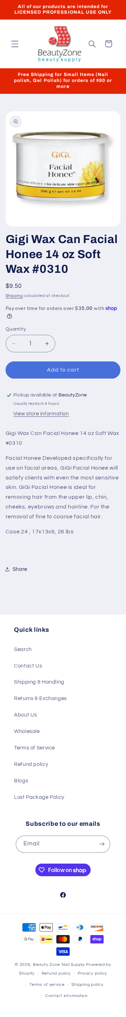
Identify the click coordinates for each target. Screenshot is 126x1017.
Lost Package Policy (39, 797)
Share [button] (20, 569)
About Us (25, 715)
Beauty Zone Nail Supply (59, 965)
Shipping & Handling (39, 682)
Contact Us (28, 666)
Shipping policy (87, 985)
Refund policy (31, 764)
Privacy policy (92, 973)
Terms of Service (34, 747)
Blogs (21, 780)
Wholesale (27, 731)
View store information (41, 413)
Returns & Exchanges (40, 698)
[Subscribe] (102, 844)
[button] (15, 44)
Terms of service (47, 985)
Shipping (14, 296)
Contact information (66, 996)
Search (23, 649)
